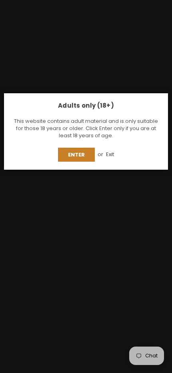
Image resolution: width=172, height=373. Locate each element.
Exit (110, 154)
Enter (76, 154)
